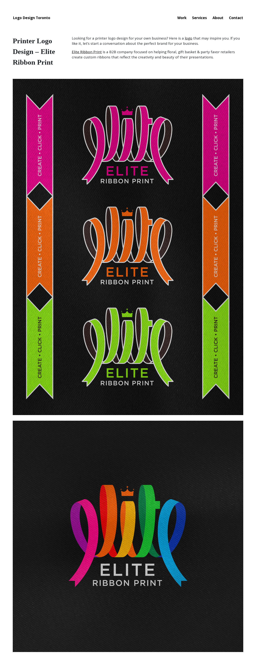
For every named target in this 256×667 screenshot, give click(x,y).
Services (199, 17)
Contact (236, 17)
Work (181, 17)
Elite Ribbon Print (87, 51)
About (218, 17)
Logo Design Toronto (31, 17)
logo (188, 38)
